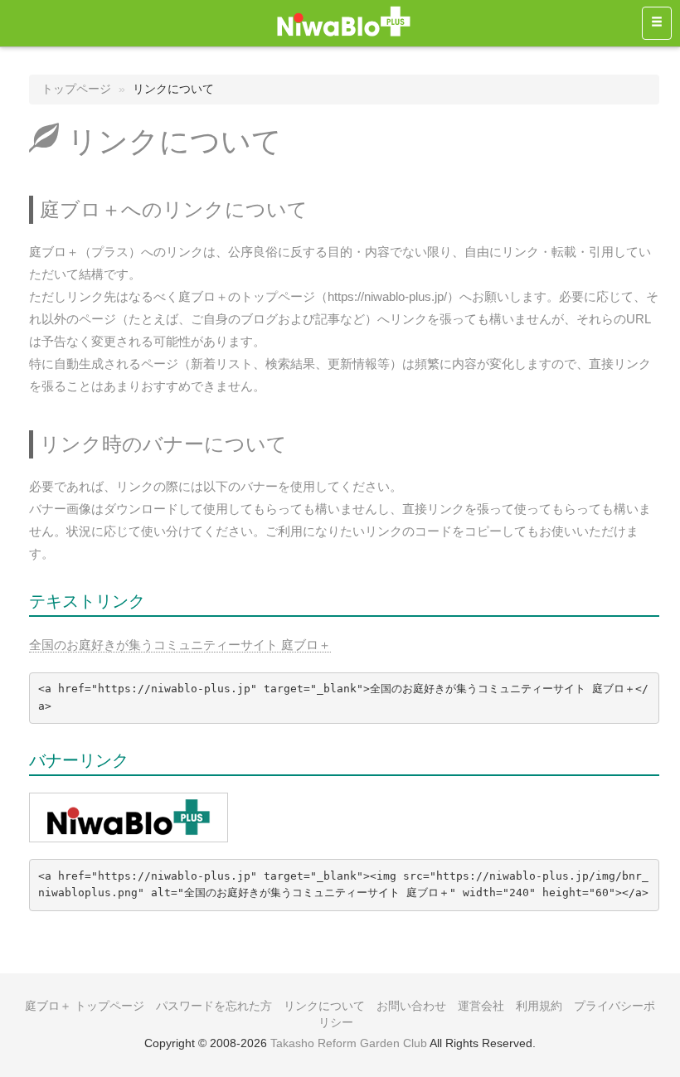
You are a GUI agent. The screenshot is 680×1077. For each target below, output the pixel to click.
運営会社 (481, 1005)
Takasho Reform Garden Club (348, 1043)
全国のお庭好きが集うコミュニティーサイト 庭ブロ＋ (180, 645)
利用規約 (539, 1005)
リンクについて (324, 1005)
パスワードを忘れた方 (214, 1005)
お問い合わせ (411, 1005)
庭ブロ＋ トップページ (84, 1005)
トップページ (76, 88)
